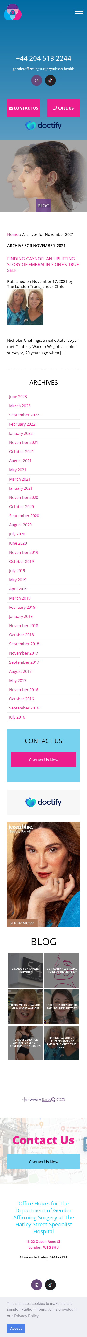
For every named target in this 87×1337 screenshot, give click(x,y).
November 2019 (23, 552)
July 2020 (17, 533)
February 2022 (22, 424)
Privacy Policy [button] (26, 1316)
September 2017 (24, 662)
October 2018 (21, 634)
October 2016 (21, 698)
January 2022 (21, 433)
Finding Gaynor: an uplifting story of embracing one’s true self (43, 264)
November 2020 (23, 497)
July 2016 (17, 717)
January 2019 (21, 616)
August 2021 (20, 460)
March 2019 (19, 598)
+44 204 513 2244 (43, 58)
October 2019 (21, 561)
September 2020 (24, 515)
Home (12, 234)
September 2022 (24, 414)
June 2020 (18, 543)
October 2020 (21, 506)
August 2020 (20, 524)
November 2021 (23, 442)
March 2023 (19, 405)
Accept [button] (16, 1328)
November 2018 (23, 625)
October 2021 (21, 451)
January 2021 (21, 488)
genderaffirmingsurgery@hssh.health (43, 69)
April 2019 (18, 588)
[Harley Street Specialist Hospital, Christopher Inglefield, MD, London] (13, 12)
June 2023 (18, 396)
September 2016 (24, 707)
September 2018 (24, 643)
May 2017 (17, 680)
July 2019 (17, 570)
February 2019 (22, 607)
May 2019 (17, 579)
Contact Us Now (43, 759)
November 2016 (23, 689)
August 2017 (20, 671)
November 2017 (23, 652)
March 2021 (19, 478)
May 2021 (17, 469)
